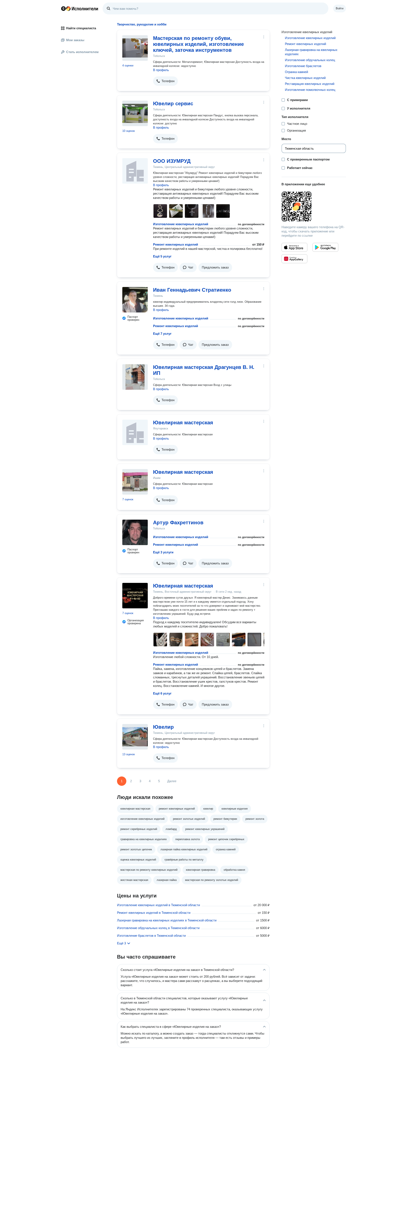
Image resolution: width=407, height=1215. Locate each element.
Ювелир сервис (173, 103)
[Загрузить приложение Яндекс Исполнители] (314, 206)
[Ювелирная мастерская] (135, 432)
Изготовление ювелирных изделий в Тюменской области (158, 905)
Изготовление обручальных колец (310, 60)
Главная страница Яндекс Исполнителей (79, 8)
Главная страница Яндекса (63, 8)
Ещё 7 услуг (162, 333)
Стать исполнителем (82, 52)
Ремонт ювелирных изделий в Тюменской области (153, 912)
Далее (171, 781)
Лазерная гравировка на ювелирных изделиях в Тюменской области (166, 920)
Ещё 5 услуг (162, 256)
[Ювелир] (135, 737)
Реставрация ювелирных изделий (309, 84)
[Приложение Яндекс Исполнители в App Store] (294, 247)
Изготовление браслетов (303, 66)
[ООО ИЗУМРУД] (135, 171)
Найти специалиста (81, 28)
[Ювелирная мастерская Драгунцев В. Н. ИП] (135, 377)
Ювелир (163, 727)
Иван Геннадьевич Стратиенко (192, 290)
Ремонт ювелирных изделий (175, 244)
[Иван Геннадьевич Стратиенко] (135, 299)
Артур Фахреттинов (178, 522)
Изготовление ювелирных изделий (180, 224)
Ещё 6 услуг (162, 693)
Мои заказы (75, 40)
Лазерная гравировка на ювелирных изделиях (311, 52)
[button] (165, 81)
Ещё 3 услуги (163, 552)
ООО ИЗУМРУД (172, 161)
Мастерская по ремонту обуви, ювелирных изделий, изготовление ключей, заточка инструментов (198, 44)
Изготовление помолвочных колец (310, 89)
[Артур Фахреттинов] (135, 532)
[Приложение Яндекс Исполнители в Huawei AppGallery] (294, 258)
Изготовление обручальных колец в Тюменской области (158, 928)
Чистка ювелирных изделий (305, 78)
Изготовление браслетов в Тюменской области (151, 935)
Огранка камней (296, 72)
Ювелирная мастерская (183, 422)
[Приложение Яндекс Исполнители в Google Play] (325, 247)
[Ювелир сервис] (135, 113)
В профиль (161, 70)
